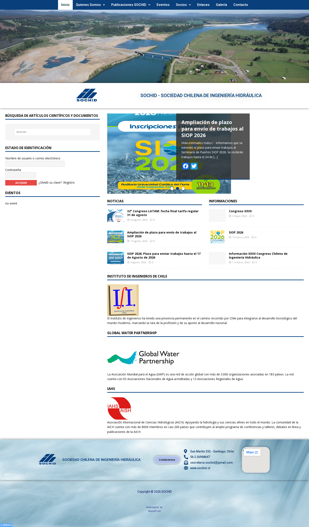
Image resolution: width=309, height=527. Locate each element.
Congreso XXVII (240, 211)
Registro (69, 182)
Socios (181, 5)
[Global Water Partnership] (143, 369)
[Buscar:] (52, 132)
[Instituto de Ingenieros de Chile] (123, 314)
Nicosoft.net (154, 511)
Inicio (65, 5)
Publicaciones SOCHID (128, 5)
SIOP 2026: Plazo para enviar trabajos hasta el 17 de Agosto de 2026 (164, 255)
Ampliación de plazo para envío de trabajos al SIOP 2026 (161, 234)
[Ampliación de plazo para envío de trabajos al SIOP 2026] (115, 241)
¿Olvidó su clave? (50, 182)
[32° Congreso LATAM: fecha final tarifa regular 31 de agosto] (115, 219)
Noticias (115, 201)
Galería (221, 5)
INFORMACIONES (223, 201)
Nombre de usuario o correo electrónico (32, 158)
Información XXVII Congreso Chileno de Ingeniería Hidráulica (258, 255)
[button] (90, 5)
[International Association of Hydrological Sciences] (119, 418)
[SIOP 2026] (217, 241)
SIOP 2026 (236, 232)
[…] (216, 157)
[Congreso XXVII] (217, 219)
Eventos (163, 5)
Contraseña (13, 170)
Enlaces (203, 5)
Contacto (240, 5)
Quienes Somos (88, 5)
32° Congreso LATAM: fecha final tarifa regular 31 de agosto (163, 213)
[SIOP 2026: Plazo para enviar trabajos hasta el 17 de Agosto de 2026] (115, 262)
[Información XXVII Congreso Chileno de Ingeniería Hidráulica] (217, 262)
